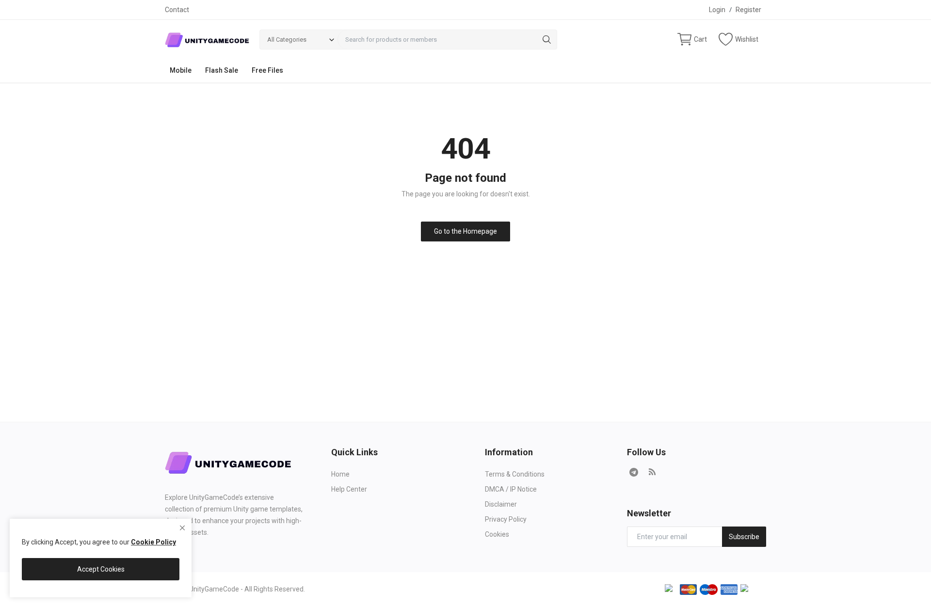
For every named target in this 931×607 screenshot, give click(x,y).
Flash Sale (221, 70)
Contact (177, 10)
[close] (182, 528)
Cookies (497, 534)
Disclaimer (501, 504)
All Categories (286, 39)
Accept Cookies (101, 569)
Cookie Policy (153, 542)
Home (340, 474)
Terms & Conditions (515, 474)
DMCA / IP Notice (511, 489)
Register (748, 10)
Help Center (349, 489)
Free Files (267, 70)
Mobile (181, 70)
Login (717, 10)
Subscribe (744, 537)
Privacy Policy (506, 519)
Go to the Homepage (465, 231)
